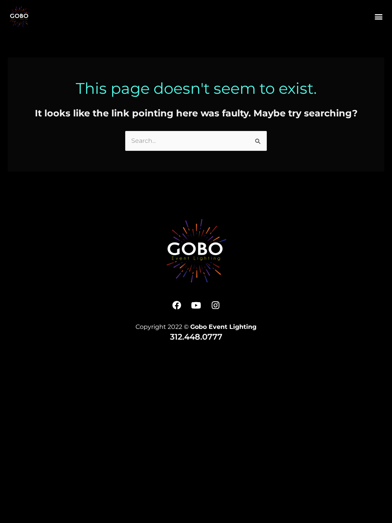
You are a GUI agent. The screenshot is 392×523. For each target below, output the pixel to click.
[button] (378, 16)
